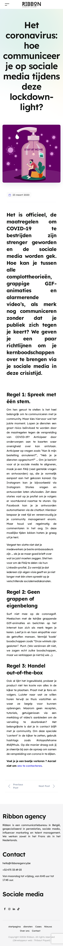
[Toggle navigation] (7, 4)
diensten (28, 926)
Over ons (24, 930)
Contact (36, 930)
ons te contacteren (29, 765)
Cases (38, 926)
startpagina (14, 926)
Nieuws (48, 926)
